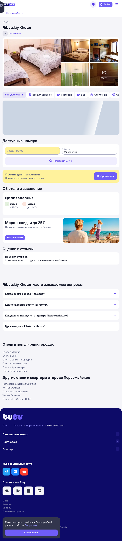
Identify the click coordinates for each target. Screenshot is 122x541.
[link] (15, 237)
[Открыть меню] (117, 4)
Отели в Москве (11, 351)
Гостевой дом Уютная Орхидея (19, 383)
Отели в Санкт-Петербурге (17, 359)
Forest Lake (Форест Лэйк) (17, 399)
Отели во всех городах (15, 371)
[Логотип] (9, 4)
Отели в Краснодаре (14, 367)
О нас (5, 500)
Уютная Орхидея (11, 387)
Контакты (7, 507)
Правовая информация (13, 511)
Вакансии (7, 504)
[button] (93, 4)
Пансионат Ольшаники (15, 391)
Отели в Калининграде (15, 363)
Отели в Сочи (10, 355)
